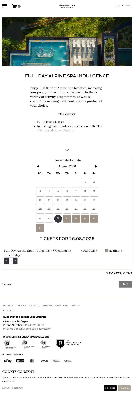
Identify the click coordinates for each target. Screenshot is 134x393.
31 (40, 228)
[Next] (96, 166)
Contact (8, 311)
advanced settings (12, 388)
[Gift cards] (4, 6)
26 (58, 218)
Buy (125, 284)
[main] (67, 150)
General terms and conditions (48, 306)
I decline (110, 388)
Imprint (76, 306)
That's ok (124, 388)
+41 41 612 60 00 (33, 325)
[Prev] (38, 166)
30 (93, 218)
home (7, 284)
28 (76, 218)
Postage (8, 306)
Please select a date (67, 160)
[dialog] (67, 380)
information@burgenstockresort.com (27, 329)
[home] (67, 6)
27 (67, 218)
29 (85, 218)
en (118, 6)
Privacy (21, 306)
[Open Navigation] (128, 6)
